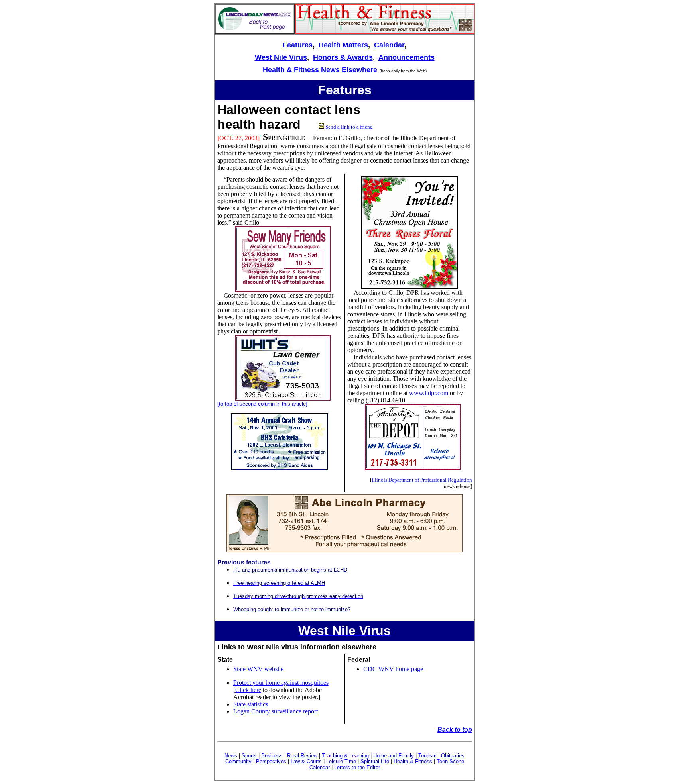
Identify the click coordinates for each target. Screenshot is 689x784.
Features (298, 45)
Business (272, 756)
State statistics (250, 704)
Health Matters (343, 45)
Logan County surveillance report (275, 711)
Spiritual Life (374, 761)
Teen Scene (450, 761)
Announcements (406, 57)
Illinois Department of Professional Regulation (422, 480)
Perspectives (271, 761)
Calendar (389, 45)
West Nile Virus (281, 57)
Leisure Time (341, 761)
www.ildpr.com (428, 393)
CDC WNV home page (393, 669)
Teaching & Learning (345, 756)
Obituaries (453, 756)
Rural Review (302, 756)
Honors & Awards (343, 57)
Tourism (427, 756)
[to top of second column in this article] (262, 404)
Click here (248, 689)
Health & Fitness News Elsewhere (320, 70)
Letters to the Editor (357, 767)
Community (238, 761)
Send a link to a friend (349, 127)
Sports (249, 756)
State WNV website (258, 669)
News (230, 756)
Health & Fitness (413, 761)
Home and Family (393, 756)
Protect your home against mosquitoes (281, 682)
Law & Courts (306, 761)
